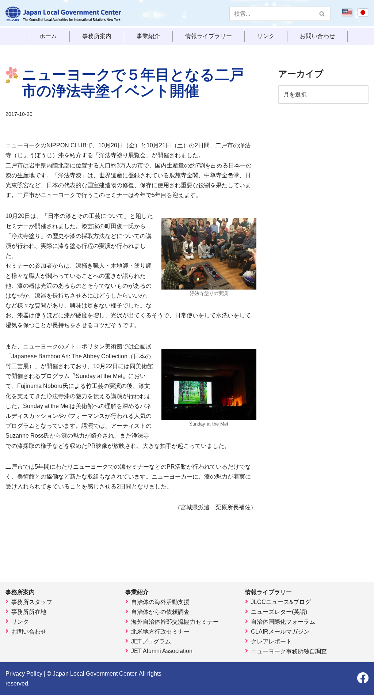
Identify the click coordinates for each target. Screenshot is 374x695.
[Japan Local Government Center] (63, 14)
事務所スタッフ (31, 602)
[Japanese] (363, 15)
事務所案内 (96, 36)
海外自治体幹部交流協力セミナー (175, 622)
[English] (347, 15)
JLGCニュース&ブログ (281, 602)
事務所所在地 (28, 612)
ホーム (48, 36)
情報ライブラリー (208, 36)
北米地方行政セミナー (160, 631)
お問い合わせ (317, 36)
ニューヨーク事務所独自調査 (289, 651)
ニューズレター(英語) (279, 612)
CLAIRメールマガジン (280, 631)
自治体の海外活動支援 (160, 602)
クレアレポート (271, 641)
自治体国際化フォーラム (283, 622)
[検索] (322, 14)
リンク (266, 36)
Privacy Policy (23, 674)
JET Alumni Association (161, 651)
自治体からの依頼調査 (160, 612)
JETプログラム (151, 641)
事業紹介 (148, 36)
